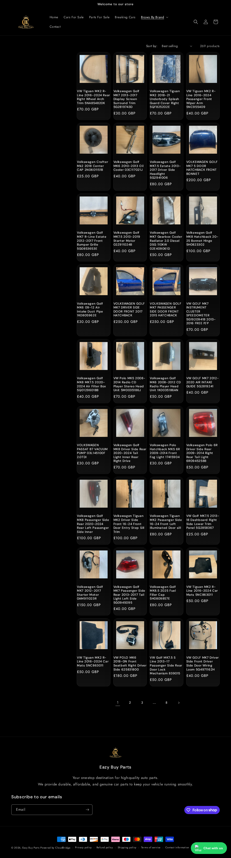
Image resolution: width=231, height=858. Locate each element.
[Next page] (179, 703)
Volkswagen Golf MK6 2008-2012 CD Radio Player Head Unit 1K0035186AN (165, 384)
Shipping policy (127, 847)
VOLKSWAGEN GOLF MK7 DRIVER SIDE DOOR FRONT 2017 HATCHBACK (129, 309)
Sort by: (151, 46)
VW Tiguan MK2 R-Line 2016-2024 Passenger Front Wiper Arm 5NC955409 (201, 99)
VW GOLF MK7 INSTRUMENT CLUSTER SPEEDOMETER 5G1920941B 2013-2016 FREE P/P (201, 313)
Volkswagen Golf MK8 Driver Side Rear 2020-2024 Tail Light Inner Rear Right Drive (130, 453)
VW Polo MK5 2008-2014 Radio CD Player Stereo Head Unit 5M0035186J (129, 384)
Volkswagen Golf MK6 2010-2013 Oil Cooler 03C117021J (128, 166)
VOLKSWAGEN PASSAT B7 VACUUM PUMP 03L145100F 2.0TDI (92, 451)
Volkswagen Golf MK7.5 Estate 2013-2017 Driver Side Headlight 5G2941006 (165, 170)
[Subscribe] (87, 809)
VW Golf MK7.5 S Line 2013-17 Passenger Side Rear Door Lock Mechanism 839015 (166, 665)
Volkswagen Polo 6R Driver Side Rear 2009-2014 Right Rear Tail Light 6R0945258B (202, 453)
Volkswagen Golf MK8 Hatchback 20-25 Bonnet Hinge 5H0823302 (202, 238)
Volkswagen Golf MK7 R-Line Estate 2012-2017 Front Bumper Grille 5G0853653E (91, 240)
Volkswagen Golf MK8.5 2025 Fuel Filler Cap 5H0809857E (163, 593)
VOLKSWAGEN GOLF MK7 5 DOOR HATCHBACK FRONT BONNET (202, 168)
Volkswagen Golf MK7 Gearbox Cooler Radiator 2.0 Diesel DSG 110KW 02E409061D (166, 240)
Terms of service (151, 847)
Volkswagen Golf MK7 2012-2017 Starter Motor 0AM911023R (90, 593)
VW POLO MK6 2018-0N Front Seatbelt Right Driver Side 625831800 (130, 663)
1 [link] (118, 702)
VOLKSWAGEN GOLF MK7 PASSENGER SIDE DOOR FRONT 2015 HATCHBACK (165, 309)
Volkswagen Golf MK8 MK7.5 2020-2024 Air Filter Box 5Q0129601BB (91, 384)
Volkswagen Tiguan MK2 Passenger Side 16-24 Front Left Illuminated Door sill (166, 522)
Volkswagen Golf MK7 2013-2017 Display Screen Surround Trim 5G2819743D (126, 99)
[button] (154, 17)
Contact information (177, 847)
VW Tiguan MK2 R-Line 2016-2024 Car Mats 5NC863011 (202, 591)
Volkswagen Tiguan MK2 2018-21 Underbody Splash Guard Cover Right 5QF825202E (165, 99)
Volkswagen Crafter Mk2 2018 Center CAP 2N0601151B (92, 166)
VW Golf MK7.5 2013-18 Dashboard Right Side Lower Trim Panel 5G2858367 (202, 522)
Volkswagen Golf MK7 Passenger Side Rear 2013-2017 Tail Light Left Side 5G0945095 (129, 595)
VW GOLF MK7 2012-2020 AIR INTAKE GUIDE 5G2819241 (202, 382)
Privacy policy (83, 847)
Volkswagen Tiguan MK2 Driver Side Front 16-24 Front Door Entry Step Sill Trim (129, 524)
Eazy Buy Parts (30, 847)
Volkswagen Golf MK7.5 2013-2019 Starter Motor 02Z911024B (126, 238)
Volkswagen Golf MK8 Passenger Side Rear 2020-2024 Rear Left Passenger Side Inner (93, 524)
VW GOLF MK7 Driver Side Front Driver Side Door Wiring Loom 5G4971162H (202, 663)
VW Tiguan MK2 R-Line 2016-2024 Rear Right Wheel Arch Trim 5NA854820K (93, 97)
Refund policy (105, 847)
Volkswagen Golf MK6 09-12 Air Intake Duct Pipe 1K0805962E (90, 309)
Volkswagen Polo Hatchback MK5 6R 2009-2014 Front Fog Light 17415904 (165, 451)
